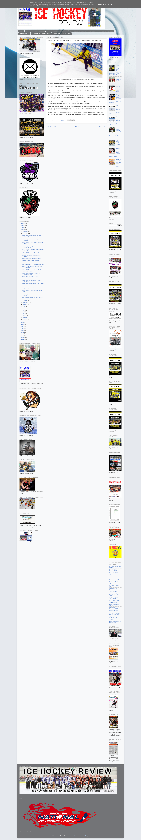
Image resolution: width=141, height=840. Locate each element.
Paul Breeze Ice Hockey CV (59, 31)
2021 (22, 324)
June (24, 308)
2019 (22, 328)
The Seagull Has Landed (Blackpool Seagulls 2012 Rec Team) (114, 593)
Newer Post (51, 126)
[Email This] (68, 120)
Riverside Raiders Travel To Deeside (31, 258)
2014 (22, 339)
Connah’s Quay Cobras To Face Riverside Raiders (30, 261)
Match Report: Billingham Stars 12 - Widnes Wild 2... (31, 246)
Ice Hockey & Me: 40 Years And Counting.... (101, 31)
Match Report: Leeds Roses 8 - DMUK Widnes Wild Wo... (32, 291)
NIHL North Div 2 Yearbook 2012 (113, 570)
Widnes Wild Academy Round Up (30, 253)
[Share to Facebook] (73, 120)
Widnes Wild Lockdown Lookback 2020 (115, 601)
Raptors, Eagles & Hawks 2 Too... (62, 33)
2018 (22, 330)
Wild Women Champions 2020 (113, 608)
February (25, 317)
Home (21, 31)
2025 (22, 225)
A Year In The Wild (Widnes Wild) (113, 598)
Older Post (101, 126)
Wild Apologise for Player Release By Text (33, 264)
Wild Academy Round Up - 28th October (32, 297)
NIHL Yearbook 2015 (114, 578)
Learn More (102, 4)
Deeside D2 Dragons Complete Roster (118, 89)
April (24, 313)
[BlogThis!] (69, 120)
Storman (76, 835)
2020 (22, 326)
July (24, 306)
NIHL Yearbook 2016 (114, 580)
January (25, 319)
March (24, 315)
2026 (22, 223)
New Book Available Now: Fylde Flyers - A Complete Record (118, 163)
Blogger (87, 835)
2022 (22, 322)
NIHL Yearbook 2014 (114, 576)
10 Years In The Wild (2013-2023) (41, 33)
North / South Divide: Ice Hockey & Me (115, 622)
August (25, 304)
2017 (22, 333)
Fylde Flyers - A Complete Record (113, 589)
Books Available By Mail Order (78, 31)
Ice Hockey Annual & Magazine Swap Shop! (37, 31)
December (25, 231)
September (26, 302)
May (24, 310)
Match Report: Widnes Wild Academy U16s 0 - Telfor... (31, 236)
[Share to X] (71, 120)
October (25, 300)
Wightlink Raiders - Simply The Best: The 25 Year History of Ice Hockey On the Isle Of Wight (114, 613)
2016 (22, 335)
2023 (22, 229)
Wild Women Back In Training (118, 142)
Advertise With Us (24, 33)
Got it (110, 4)
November (25, 233)
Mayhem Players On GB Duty (118, 79)
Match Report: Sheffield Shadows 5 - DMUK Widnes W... (31, 274)
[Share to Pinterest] (74, 120)
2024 (22, 227)
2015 (22, 337)
